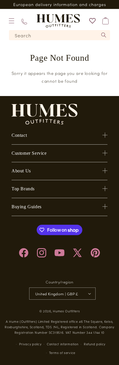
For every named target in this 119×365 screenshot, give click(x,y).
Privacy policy (30, 344)
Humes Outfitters (66, 311)
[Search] (103, 35)
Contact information (62, 344)
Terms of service (62, 352)
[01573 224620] (24, 21)
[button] (11, 20)
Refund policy (94, 344)
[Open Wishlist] (92, 20)
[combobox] (59, 35)
